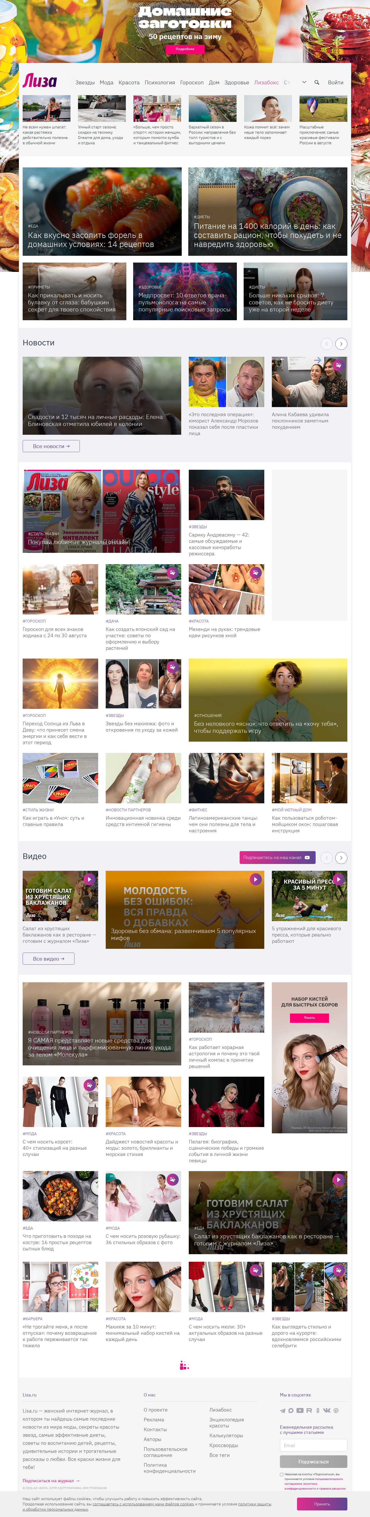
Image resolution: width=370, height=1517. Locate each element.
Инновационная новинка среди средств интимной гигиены (143, 820)
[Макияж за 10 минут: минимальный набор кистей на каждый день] (143, 1287)
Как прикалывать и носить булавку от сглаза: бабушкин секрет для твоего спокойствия (72, 302)
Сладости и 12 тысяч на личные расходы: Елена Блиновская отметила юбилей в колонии (95, 420)
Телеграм (282, 1410)
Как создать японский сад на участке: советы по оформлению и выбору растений (140, 638)
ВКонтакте (326, 1410)
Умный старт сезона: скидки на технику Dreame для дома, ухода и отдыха (100, 134)
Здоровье (237, 82)
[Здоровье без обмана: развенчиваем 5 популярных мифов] (185, 910)
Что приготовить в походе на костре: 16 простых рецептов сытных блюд (57, 1242)
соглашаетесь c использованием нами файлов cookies (143, 1503)
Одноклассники (317, 1410)
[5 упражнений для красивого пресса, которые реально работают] (309, 896)
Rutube (310, 1410)
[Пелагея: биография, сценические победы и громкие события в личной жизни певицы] (226, 1102)
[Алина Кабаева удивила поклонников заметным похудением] (309, 382)
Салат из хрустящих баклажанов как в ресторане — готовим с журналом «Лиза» (59, 934)
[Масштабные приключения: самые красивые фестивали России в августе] (323, 108)
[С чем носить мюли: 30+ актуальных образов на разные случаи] (226, 1287)
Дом (214, 82)
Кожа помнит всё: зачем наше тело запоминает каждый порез (267, 132)
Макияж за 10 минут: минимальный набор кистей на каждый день (143, 1333)
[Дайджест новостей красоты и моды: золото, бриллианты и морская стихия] (143, 1102)
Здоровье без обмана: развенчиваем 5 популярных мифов (183, 934)
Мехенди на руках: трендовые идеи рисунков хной (224, 632)
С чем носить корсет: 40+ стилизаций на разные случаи (55, 1148)
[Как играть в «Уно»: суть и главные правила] (60, 778)
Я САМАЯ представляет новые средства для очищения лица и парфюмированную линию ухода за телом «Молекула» (99, 1047)
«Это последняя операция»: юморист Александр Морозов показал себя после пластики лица (223, 424)
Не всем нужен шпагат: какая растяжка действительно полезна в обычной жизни (45, 134)
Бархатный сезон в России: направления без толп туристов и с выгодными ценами (212, 134)
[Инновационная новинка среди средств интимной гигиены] (143, 778)
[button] (341, 344)
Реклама (154, 1419)
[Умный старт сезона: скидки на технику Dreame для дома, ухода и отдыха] (102, 108)
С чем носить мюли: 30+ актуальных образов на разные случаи (226, 1333)
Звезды (85, 82)
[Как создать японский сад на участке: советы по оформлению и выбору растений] (143, 589)
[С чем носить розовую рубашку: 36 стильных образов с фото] (143, 1196)
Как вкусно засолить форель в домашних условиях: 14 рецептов (91, 239)
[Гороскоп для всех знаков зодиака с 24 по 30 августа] (60, 589)
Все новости (48, 446)
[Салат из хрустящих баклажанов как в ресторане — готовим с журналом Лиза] (60, 896)
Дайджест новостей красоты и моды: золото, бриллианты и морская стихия (142, 1148)
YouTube (300, 1410)
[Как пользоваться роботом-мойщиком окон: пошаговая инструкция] (309, 778)
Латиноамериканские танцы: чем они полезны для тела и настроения (223, 824)
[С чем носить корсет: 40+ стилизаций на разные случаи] (60, 1102)
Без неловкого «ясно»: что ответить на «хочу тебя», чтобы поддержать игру (266, 727)
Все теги (219, 1455)
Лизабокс (266, 82)
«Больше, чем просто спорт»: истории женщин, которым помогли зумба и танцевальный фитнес (157, 134)
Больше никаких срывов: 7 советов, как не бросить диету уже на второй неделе (291, 302)
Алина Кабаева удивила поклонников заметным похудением (300, 420)
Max (290, 1410)
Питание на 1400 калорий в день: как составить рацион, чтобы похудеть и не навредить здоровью (268, 235)
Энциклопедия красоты (226, 1422)
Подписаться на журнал (48, 1481)
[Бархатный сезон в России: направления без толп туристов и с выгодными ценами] (213, 108)
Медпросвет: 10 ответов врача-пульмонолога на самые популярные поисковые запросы (184, 302)
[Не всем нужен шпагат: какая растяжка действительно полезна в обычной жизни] (46, 108)
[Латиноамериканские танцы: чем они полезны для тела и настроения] (226, 778)
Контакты (155, 1429)
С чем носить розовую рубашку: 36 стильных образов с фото (143, 1239)
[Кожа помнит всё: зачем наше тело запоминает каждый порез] (268, 108)
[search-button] (317, 82)
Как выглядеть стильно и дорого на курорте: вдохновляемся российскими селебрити (306, 1336)
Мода (107, 82)
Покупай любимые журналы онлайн (78, 542)
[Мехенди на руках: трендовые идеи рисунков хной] (226, 589)
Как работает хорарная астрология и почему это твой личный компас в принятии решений (224, 1056)
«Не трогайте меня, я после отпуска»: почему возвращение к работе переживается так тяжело (60, 1336)
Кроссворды (223, 1445)
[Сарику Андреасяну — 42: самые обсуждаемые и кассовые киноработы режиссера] (226, 495)
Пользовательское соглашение (166, 1452)
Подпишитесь (272, 857)
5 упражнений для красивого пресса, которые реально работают (306, 934)
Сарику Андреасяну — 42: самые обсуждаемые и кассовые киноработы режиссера (219, 544)
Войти (336, 82)
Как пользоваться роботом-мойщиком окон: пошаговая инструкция (305, 824)
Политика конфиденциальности (170, 1467)
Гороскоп (192, 82)
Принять (322, 1503)
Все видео (46, 958)
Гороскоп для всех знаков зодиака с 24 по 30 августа (55, 632)
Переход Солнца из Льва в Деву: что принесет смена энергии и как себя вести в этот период (55, 733)
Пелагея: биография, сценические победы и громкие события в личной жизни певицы (226, 1151)
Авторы (152, 1439)
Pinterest (336, 1410)
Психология (160, 82)
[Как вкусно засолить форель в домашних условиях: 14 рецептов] (102, 211)
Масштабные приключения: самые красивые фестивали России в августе (319, 134)
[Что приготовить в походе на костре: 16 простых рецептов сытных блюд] (60, 1196)
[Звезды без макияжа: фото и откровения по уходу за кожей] (143, 684)
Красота (129, 82)
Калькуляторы (226, 1435)
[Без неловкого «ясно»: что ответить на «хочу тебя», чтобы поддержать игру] (268, 700)
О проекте (156, 1409)
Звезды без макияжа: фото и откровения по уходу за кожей (142, 726)
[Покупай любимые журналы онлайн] (102, 511)
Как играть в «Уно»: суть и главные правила (53, 820)
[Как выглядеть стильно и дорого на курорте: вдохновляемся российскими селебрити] (309, 1287)
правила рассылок (332, 1488)
